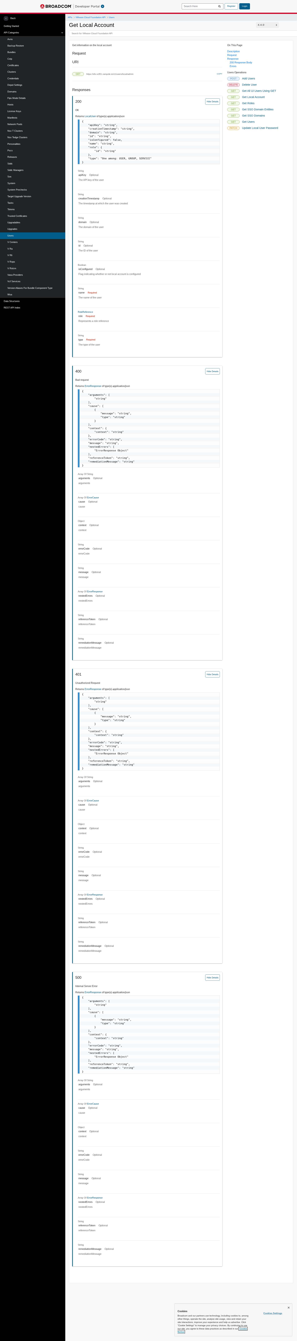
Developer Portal (87, 6)
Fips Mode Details (16, 98)
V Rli (9, 255)
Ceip (9, 59)
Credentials (13, 78)
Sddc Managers (15, 170)
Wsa (9, 294)
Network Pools (14, 124)
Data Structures (12, 301)
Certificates (13, 65)
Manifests (12, 118)
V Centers (12, 242)
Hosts (10, 104)
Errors (233, 66)
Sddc (10, 163)
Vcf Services (13, 281)
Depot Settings (14, 85)
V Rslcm (11, 268)
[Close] (289, 1308)
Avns (10, 39)
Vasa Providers (15, 275)
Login (244, 6)
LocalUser (91, 116)
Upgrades (12, 229)
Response (233, 58)
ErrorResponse (93, 386)
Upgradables (13, 222)
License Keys (14, 111)
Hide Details (212, 101)
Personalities (13, 144)
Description (233, 51)
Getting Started (11, 26)
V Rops (11, 262)
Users (10, 235)
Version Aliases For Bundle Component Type (29, 288)
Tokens (11, 209)
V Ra (10, 249)
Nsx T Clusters (15, 131)
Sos (9, 176)
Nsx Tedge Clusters (17, 137)
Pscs (10, 150)
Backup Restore (15, 46)
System (11, 183)
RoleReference (85, 312)
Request (232, 55)
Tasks (10, 203)
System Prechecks (17, 190)
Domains (12, 91)
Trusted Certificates (17, 216)
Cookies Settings (272, 1313)
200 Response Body (241, 62)
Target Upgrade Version (19, 196)
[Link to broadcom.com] (56, 6)
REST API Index (12, 307)
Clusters (11, 72)
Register (231, 6)
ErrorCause (93, 497)
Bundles (11, 52)
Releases (12, 157)
